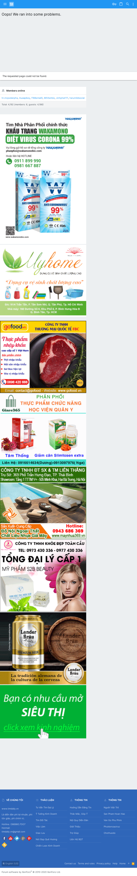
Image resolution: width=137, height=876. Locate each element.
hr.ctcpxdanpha (10, 98)
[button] (5, 4)
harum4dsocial (77, 98)
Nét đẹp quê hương (46, 839)
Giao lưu (40, 833)
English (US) (11, 863)
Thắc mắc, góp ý (79, 813)
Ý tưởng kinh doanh (46, 813)
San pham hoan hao (114, 813)
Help (115, 863)
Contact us (70, 863)
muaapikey (24, 98)
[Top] (129, 863)
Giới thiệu (75, 826)
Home (122, 863)
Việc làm (40, 826)
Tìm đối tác (42, 820)
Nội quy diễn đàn (79, 820)
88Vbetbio (49, 98)
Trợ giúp (74, 833)
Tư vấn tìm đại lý (45, 807)
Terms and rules (86, 863)
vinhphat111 (62, 98)
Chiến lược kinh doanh (48, 845)
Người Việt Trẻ (111, 807)
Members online (15, 90)
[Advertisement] (68, 43)
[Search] (127, 4)
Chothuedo (109, 833)
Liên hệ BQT (76, 839)
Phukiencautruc (112, 826)
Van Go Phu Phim (113, 820)
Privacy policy (104, 863)
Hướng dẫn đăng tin (80, 807)
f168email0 (37, 98)
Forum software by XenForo (31, 872)
